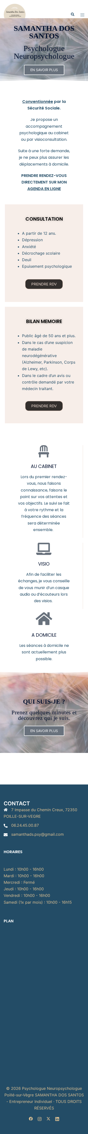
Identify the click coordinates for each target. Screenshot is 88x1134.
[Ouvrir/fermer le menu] (82, 14)
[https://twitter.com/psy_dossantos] (48, 1118)
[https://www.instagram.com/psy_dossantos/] (40, 1118)
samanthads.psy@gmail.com (37, 834)
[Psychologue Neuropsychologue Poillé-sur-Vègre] (15, 14)
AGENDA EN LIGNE (44, 189)
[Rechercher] (72, 15)
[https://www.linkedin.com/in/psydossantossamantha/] (57, 1118)
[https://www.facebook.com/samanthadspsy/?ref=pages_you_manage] (31, 1118)
